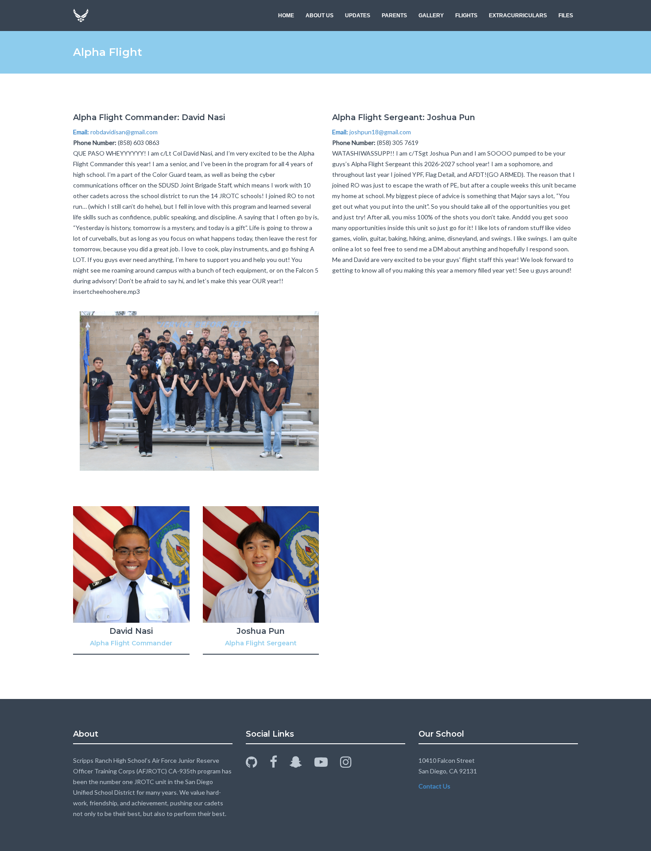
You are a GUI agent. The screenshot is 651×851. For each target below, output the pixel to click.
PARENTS (394, 15)
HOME (286, 15)
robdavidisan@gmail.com (115, 132)
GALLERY (431, 15)
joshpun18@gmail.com (371, 132)
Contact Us (434, 786)
